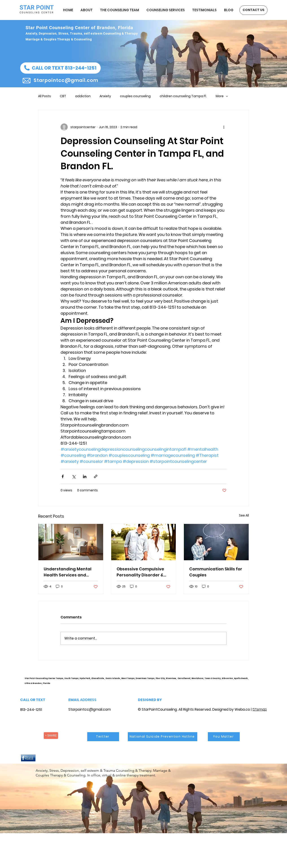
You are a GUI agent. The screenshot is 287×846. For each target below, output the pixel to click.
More (220, 96)
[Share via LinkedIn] (85, 476)
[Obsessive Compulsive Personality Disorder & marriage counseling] (143, 542)
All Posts (44, 96)
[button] (60, 68)
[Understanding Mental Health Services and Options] (70, 542)
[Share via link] (95, 476)
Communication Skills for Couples (215, 572)
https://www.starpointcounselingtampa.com (261, 682)
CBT (63, 96)
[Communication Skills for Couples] (216, 542)
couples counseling (135, 96)
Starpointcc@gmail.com (89, 709)
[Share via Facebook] (63, 476)
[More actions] (223, 127)
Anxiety (105, 96)
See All (244, 515)
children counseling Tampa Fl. (183, 96)
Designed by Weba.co (231, 709)
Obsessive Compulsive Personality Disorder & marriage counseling (140, 572)
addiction (83, 96)
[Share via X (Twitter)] (74, 476)
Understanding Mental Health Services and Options (67, 572)
